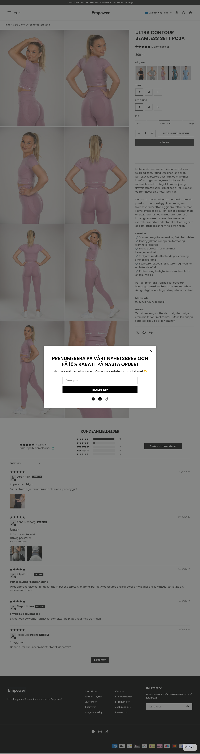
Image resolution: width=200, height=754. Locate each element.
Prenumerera (100, 389)
